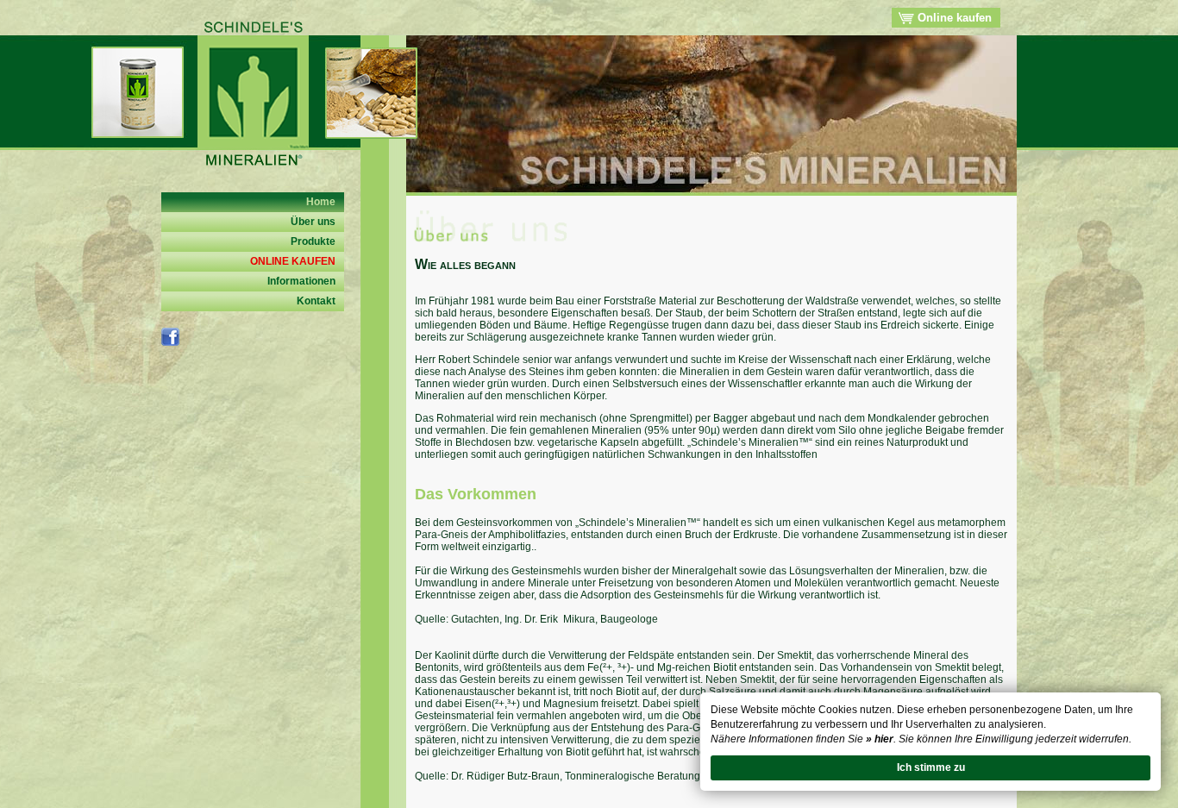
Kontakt (316, 301)
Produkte (313, 241)
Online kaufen (953, 17)
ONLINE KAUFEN (292, 261)
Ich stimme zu (931, 767)
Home (320, 202)
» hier (879, 739)
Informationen (301, 281)
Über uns (313, 222)
